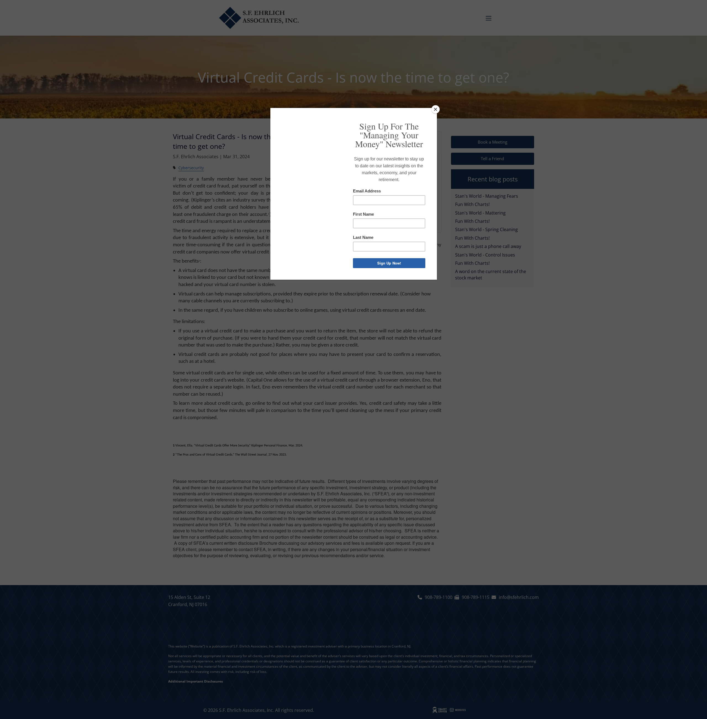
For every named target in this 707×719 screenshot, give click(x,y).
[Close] (435, 109)
